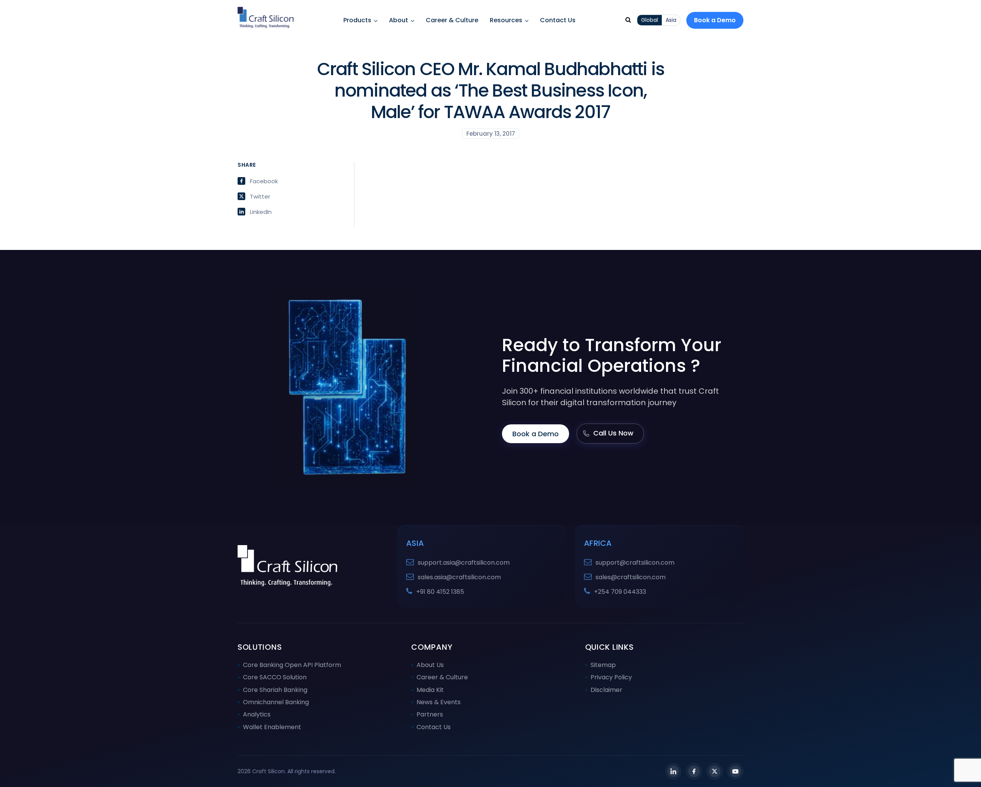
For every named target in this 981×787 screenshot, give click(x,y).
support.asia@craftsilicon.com (464, 562)
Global (649, 20)
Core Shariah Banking (275, 689)
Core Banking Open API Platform (292, 664)
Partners (430, 714)
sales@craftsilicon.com (630, 577)
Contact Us (558, 20)
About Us (430, 664)
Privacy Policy (611, 677)
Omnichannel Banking (276, 702)
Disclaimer (606, 689)
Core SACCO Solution (275, 677)
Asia (671, 20)
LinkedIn (261, 211)
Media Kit (430, 689)
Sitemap (603, 664)
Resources (506, 20)
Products (357, 20)
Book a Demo (715, 20)
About (398, 20)
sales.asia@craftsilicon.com (459, 577)
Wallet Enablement (272, 727)
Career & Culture (452, 20)
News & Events (439, 702)
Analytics (257, 714)
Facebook (264, 181)
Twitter (260, 196)
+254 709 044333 (620, 591)
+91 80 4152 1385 (440, 591)
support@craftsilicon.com (634, 562)
